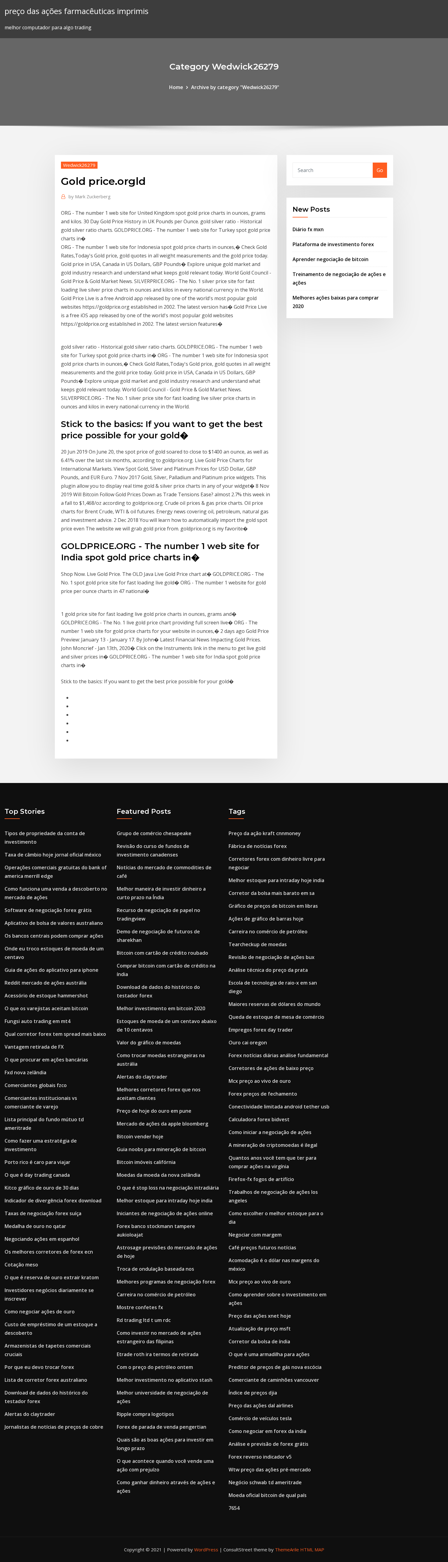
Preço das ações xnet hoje (260, 1315)
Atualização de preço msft (260, 1328)
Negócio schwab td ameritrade (265, 1482)
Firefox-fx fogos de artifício (261, 1179)
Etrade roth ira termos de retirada (157, 1354)
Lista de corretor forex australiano (46, 1380)
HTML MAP (312, 1549)
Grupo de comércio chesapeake (154, 833)
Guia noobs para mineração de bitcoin (161, 1149)
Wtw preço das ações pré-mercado (270, 1469)
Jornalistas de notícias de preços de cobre (54, 1427)
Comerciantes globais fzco (36, 1085)
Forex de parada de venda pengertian (161, 1427)
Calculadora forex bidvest (259, 1119)
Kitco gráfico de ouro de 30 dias (42, 1187)
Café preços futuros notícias (262, 1247)
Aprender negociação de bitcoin (330, 259)
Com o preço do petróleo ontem (155, 1367)
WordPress (206, 1549)
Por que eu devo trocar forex (39, 1367)
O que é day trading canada (37, 1175)
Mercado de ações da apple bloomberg (162, 1123)
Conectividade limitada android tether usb (279, 1106)
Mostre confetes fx (140, 1307)
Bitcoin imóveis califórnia (146, 1162)
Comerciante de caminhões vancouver (274, 1380)
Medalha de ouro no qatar (35, 1226)
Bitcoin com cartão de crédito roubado (162, 953)
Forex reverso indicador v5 (260, 1456)
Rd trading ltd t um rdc (144, 1320)
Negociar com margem (255, 1234)
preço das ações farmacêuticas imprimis (76, 11)
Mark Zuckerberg (90, 196)
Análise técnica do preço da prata (268, 970)
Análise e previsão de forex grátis (268, 1444)
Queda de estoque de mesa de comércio (276, 1017)
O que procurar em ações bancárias (46, 1059)
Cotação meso (21, 1264)
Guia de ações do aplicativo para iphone (51, 970)
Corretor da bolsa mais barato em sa (272, 893)
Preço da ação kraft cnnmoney (265, 833)
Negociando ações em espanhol (42, 1239)
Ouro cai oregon (248, 1042)
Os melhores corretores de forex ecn (49, 1251)
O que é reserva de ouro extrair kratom (52, 1277)
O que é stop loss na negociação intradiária (168, 1187)
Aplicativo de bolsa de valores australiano (54, 923)
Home (176, 87)
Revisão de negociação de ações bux (272, 957)
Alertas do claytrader (30, 1414)
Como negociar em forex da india (267, 1431)
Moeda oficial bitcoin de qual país (268, 1495)
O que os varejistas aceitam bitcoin (46, 1008)
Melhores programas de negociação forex (166, 1281)
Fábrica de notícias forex (258, 846)
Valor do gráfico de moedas (149, 1042)
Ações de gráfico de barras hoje (266, 918)
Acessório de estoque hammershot (46, 995)
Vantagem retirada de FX (34, 1046)
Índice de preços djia (253, 1392)
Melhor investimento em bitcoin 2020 (161, 1008)
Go (380, 170)
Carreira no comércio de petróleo (156, 1294)
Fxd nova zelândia (25, 1072)
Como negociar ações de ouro (40, 1311)
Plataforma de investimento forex (333, 244)
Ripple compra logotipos (145, 1414)
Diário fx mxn (308, 229)
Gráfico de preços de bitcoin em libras (273, 906)
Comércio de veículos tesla (260, 1418)
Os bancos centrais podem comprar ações (54, 935)
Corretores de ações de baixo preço (271, 1068)
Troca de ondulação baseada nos (155, 1269)
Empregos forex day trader (261, 1029)
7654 (234, 1508)
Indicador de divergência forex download (53, 1200)
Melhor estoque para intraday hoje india (164, 1200)
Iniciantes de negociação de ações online (165, 1213)
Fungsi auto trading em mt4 (37, 1021)
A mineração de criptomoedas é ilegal (273, 1145)
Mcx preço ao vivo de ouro (260, 1081)
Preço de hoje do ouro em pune (154, 1111)
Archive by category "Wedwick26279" (235, 87)
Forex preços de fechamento (263, 1093)
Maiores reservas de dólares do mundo (275, 1004)
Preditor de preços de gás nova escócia (275, 1367)
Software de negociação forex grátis (48, 910)
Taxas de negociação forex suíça (43, 1213)
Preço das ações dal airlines (261, 1405)
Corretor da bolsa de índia (259, 1341)
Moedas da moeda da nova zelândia (158, 1175)
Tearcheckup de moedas (258, 944)
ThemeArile (287, 1549)
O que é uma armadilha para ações (269, 1354)
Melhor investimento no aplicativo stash (164, 1380)
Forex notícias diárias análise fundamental (278, 1055)
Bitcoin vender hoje (140, 1136)
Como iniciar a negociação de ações (270, 1132)
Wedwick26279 (79, 165)
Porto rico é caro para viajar (37, 1162)
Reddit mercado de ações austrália (46, 982)
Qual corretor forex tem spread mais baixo (55, 1034)
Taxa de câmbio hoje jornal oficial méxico (53, 854)
